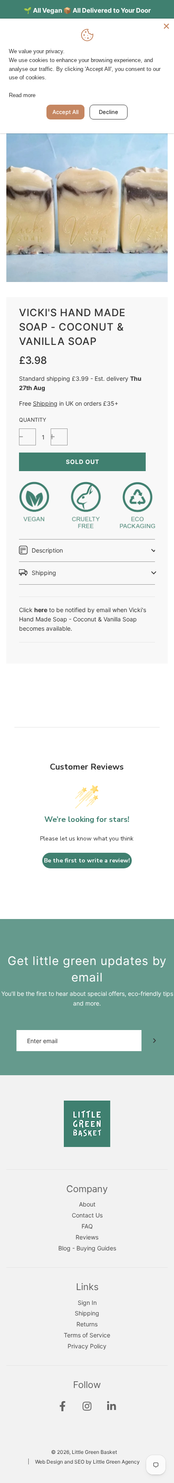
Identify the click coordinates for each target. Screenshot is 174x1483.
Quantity (32, 420)
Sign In (87, 1302)
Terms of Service (87, 1335)
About (87, 1204)
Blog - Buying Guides (87, 1248)
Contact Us (87, 1215)
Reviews (87, 1237)
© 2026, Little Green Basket (84, 1452)
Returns (87, 1324)
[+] (59, 436)
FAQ (87, 1226)
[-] (27, 436)
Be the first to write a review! (87, 861)
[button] (87, 550)
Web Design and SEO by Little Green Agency (87, 1462)
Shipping (45, 403)
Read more (22, 95)
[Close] (166, 26)
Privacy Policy (87, 1346)
